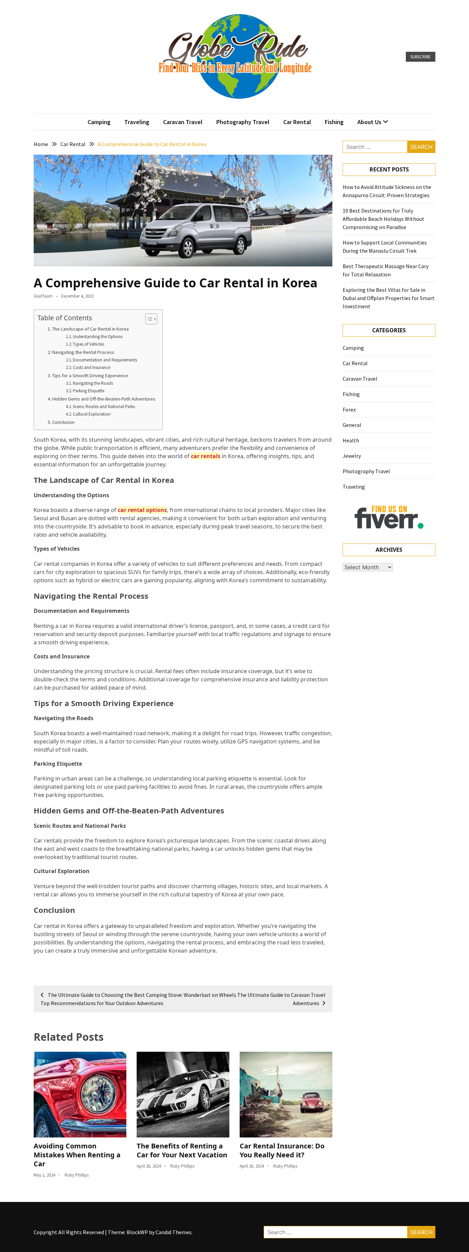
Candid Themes (174, 1232)
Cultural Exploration (92, 414)
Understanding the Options (98, 336)
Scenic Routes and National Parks (104, 406)
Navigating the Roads (93, 383)
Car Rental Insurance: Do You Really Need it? (282, 1150)
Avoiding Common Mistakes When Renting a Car (77, 1154)
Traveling (136, 122)
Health (351, 440)
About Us (369, 122)
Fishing (334, 122)
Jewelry (352, 455)
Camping (99, 122)
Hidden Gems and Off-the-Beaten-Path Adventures (104, 399)
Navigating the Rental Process (83, 352)
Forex (349, 409)
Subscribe (420, 57)
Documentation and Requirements (105, 360)
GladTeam (43, 296)
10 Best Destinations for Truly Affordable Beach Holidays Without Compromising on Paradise (383, 218)
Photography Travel (243, 122)
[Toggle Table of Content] (148, 319)
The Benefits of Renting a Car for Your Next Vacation (182, 1150)
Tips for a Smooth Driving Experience (90, 375)
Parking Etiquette (88, 391)
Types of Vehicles (88, 344)
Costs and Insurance (91, 367)
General (352, 424)
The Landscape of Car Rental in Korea (90, 329)
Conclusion (63, 422)
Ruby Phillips (77, 1175)
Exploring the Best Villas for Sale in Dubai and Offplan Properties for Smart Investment (389, 298)
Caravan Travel (183, 122)
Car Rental (297, 122)
